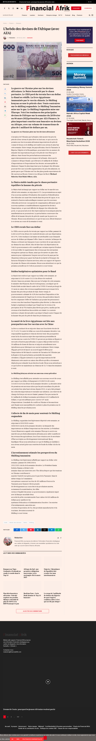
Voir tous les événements (79, 152)
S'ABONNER (76, 8)
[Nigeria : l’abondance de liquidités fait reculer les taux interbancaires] (53, 562)
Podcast (67, 15)
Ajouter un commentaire (32, 611)
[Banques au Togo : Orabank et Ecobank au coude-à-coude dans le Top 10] (12, 562)
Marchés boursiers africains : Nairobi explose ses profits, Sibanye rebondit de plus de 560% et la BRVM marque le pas (11, 598)
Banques (30, 37)
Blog (90, 2)
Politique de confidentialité (32, 739)
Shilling (31, 522)
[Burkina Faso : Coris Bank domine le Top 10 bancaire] (33, 586)
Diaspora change (51, 15)
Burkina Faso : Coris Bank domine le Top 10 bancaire (32, 595)
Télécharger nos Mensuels (79, 55)
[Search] (89, 15)
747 (18, 717)
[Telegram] (5, 111)
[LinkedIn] (5, 98)
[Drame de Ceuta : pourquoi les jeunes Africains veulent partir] (48, 682)
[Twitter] (5, 93)
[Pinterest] (5, 102)
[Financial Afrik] (48, 8)
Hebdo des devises (15, 522)
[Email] (5, 106)
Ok (12, 739)
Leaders (32, 15)
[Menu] (92, 15)
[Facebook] (5, 89)
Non (18, 739)
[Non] (45, 738)
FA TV (60, 15)
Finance (24, 15)
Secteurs (40, 15)
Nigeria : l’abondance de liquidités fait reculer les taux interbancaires (52, 572)
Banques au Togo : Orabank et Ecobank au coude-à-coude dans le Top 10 (12, 572)
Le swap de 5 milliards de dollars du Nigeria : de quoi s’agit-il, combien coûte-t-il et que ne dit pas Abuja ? (52, 597)
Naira (25, 522)
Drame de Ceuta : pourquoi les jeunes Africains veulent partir (38, 2)
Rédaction (12, 37)
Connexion (88, 8)
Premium (79, 15)
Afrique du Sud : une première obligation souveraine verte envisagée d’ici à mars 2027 (32, 573)
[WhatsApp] (5, 115)
